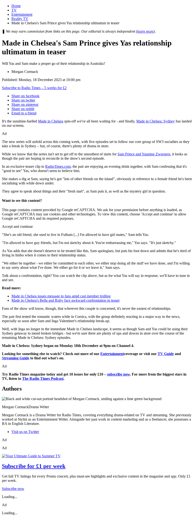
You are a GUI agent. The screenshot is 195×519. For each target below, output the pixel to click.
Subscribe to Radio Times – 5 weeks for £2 (34, 88)
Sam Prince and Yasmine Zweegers (143, 154)
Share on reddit (22, 109)
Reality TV (19, 19)
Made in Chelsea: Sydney (155, 121)
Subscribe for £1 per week (33, 466)
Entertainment (21, 14)
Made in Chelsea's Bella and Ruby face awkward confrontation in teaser (65, 300)
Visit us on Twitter (25, 432)
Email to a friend (23, 113)
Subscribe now (13, 489)
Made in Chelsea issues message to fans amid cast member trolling (61, 296)
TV (14, 10)
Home (16, 6)
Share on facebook (25, 96)
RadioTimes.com (58, 166)
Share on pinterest (24, 104)
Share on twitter (23, 100)
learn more (145, 31)
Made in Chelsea (50, 121)
